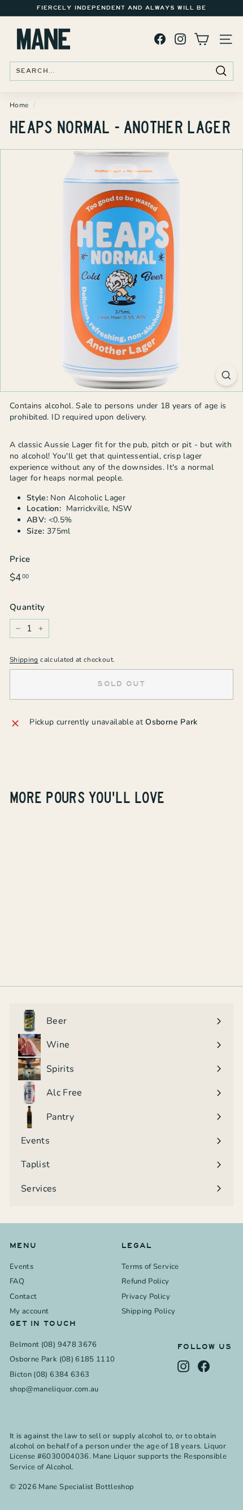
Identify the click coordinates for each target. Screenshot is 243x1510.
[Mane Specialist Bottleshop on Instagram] (180, 39)
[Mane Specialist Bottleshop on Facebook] (160, 39)
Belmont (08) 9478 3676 (53, 1344)
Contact (23, 1296)
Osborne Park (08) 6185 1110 (62, 1359)
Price (20, 559)
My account (29, 1311)
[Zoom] (226, 375)
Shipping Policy (148, 1311)
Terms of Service (150, 1267)
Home (19, 105)
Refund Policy (146, 1281)
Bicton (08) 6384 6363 (49, 1374)
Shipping (24, 659)
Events (21, 1267)
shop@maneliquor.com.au (54, 1389)
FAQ (17, 1281)
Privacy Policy (146, 1296)
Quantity (27, 607)
